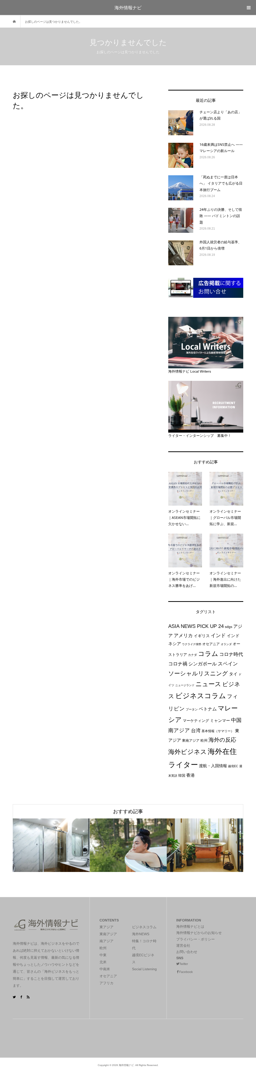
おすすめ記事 (128, 811)
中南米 (105, 969)
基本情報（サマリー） (218, 731)
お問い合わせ (186, 952)
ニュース (208, 684)
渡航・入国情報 (213, 765)
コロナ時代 (231, 654)
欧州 (204, 740)
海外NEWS (140, 934)
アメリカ (183, 635)
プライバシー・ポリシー (195, 939)
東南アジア (191, 740)
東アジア (107, 927)
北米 (103, 962)
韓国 (181, 775)
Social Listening (144, 969)
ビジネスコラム (200, 696)
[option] (51, 845)
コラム (208, 653)
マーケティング (196, 720)
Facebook (186, 972)
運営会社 (183, 945)
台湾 (195, 730)
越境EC (233, 766)
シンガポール (202, 663)
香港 (190, 775)
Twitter (183, 964)
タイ (233, 674)
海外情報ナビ (128, 8)
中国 (236, 720)
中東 (103, 955)
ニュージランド (184, 685)
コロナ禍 (177, 663)
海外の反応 (222, 740)
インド (218, 635)
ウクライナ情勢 (191, 644)
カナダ (192, 655)
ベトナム (208, 708)
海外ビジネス (187, 751)
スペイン (228, 663)
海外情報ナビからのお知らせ (199, 933)
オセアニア (211, 644)
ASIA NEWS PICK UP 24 (196, 626)
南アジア (179, 730)
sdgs (228, 627)
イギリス (202, 636)
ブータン (192, 709)
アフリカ (107, 983)
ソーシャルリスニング (198, 673)
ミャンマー (220, 720)
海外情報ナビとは (190, 926)
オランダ (226, 644)
